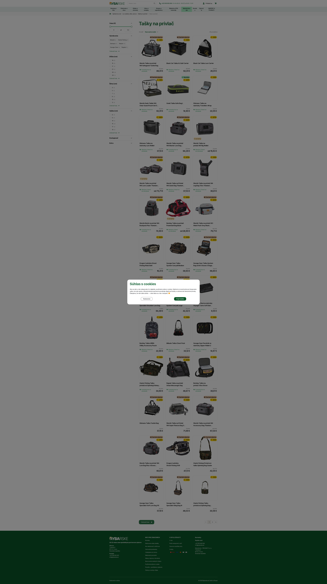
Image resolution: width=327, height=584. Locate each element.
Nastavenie (146, 299)
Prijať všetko (180, 299)
